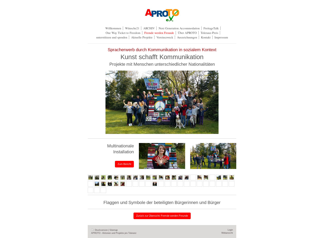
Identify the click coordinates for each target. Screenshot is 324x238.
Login (230, 230)
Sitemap (114, 230)
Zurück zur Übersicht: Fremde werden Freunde (162, 215)
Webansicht (227, 233)
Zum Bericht (124, 164)
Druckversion (101, 230)
